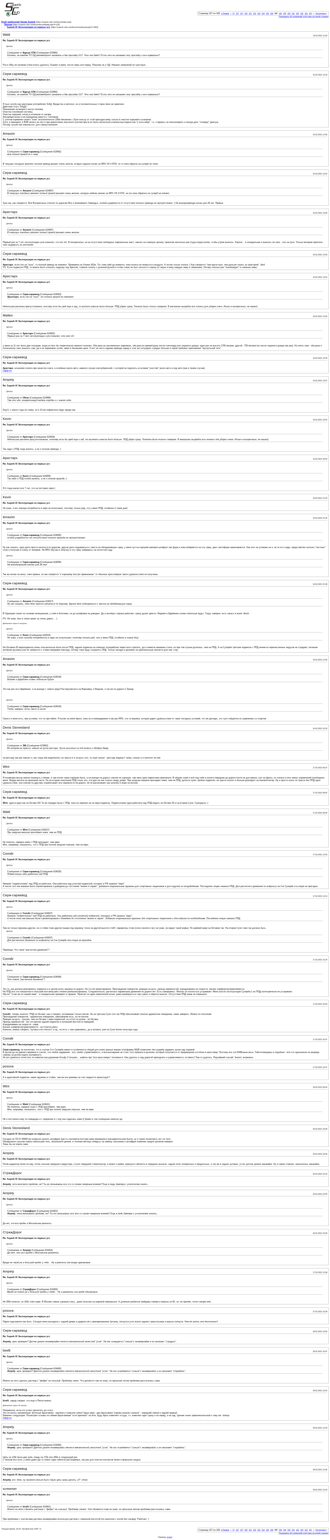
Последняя (321, 13)
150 (246, 13)
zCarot (169, 1537)
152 (254, 13)
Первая (225, 13)
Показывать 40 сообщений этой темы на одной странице (304, 16)
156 (271, 13)
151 (250, 13)
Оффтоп (7, 370)
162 (297, 13)
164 (306, 13)
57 (234, 13)
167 (310, 13)
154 (263, 13)
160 (288, 13)
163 (301, 13)
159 (284, 13)
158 (280, 13)
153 (258, 13)
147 (241, 13)
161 (293, 13)
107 (237, 13)
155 (267, 13)
